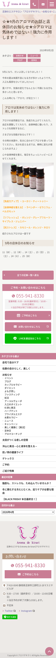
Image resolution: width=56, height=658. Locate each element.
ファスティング (12, 394)
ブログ (20, 60)
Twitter (9, 610)
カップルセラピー (13, 384)
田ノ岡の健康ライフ (12, 452)
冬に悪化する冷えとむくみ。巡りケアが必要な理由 (28, 491)
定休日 (34, 60)
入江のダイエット (13, 404)
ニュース (34, 55)
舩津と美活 (10, 407)
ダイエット (10, 387)
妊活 (7, 397)
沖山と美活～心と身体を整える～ (19, 446)
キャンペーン (11, 423)
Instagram (26, 610)
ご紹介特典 (8, 471)
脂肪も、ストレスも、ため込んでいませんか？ (26, 483)
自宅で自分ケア (10, 362)
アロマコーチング (13, 433)
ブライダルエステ (13, 414)
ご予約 (5, 464)
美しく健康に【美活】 (15, 427)
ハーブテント (11, 410)
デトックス (8, 458)
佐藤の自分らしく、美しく (16, 368)
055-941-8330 (30, 296)
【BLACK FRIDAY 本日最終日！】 (20, 499)
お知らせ (19, 55)
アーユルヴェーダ (13, 401)
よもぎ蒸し (10, 391)
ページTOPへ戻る (49, 651)
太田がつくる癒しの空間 (15, 440)
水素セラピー (11, 417)
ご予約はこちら (30, 574)
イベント (9, 378)
